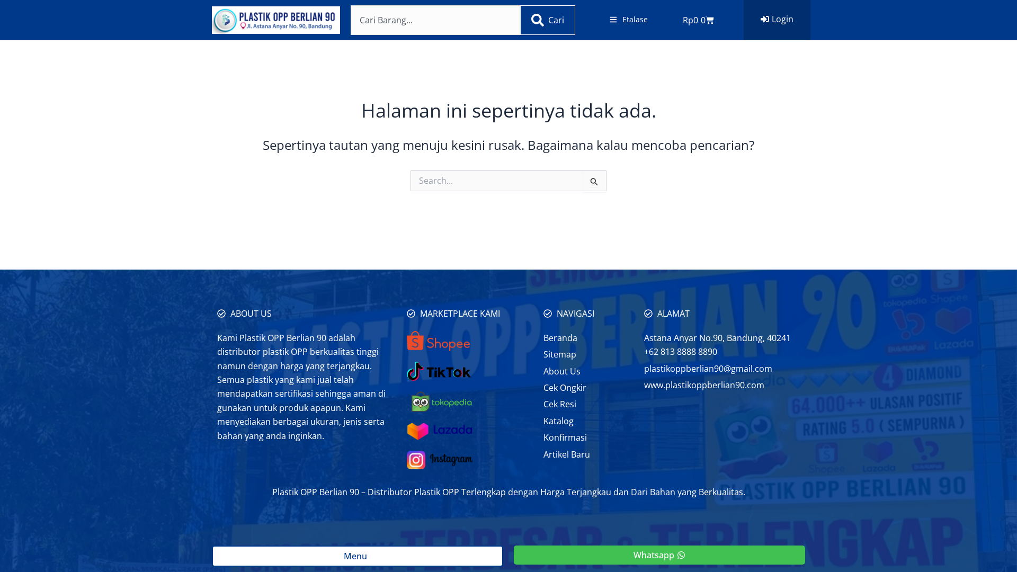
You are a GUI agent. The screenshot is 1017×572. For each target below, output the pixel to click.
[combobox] (435, 20)
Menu (357, 556)
